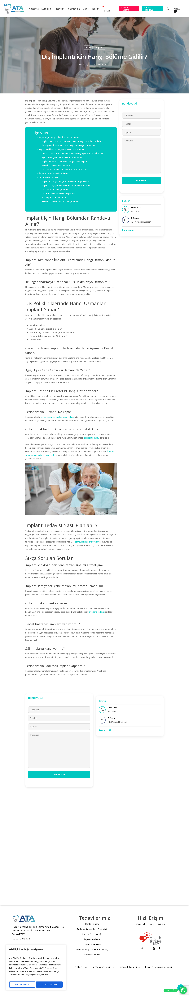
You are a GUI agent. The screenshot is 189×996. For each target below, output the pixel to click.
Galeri (86, 9)
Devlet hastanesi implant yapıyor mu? (58, 193)
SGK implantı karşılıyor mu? (54, 197)
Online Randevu (148, 8)
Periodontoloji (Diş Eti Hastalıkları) (92, 949)
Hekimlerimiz (73, 9)
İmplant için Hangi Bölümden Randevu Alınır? (59, 137)
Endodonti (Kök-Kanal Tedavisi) (92, 929)
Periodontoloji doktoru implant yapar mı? (60, 201)
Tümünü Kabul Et (49, 984)
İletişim (95, 9)
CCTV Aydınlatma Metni (103, 967)
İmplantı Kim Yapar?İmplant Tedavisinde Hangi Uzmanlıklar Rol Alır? (72, 141)
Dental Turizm (125, 8)
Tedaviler (59, 9)
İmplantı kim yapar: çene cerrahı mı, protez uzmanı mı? (66, 185)
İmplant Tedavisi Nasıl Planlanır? (53, 173)
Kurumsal (46, 9)
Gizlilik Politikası (82, 967)
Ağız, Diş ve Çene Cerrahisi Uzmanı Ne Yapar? (62, 157)
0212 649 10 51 (23, 938)
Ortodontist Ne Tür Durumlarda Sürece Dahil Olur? (64, 169)
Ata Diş (84, 64)
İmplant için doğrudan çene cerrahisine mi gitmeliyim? (66, 181)
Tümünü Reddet (22, 984)
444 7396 (20, 934)
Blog (151, 924)
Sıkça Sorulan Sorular (48, 177)
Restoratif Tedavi (92, 954)
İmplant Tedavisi (92, 939)
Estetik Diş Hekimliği (91, 934)
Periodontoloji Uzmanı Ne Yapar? (57, 165)
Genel (88, 47)
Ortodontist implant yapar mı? (55, 189)
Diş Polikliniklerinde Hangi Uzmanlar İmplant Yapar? (62, 149)
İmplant (99, 47)
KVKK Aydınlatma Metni (129, 967)
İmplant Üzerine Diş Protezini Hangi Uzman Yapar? (64, 161)
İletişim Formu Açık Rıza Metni (158, 967)
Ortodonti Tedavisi (92, 944)
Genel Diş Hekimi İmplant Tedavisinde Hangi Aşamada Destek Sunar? (73, 153)
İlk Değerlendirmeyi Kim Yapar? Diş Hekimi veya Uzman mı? (68, 145)
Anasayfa (34, 9)
